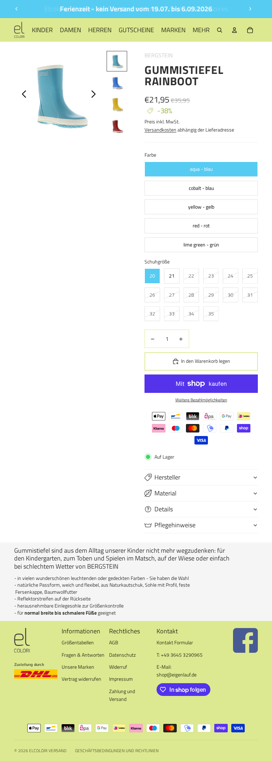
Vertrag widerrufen (81, 678)
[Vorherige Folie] (16, 9)
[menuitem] (201, 30)
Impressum (121, 678)
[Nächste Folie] (250, 9)
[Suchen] (219, 30)
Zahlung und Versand (122, 695)
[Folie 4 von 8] (116, 126)
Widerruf (118, 666)
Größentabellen (78, 642)
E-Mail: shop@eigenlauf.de (177, 670)
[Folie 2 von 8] (116, 83)
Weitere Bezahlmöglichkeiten (201, 400)
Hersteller (167, 477)
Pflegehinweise (175, 525)
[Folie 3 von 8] (116, 105)
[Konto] (234, 30)
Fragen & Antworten (83, 654)
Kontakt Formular (175, 642)
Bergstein (158, 55)
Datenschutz (122, 654)
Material (165, 493)
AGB (113, 642)
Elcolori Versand (48, 750)
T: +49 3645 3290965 (180, 654)
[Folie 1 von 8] (116, 61)
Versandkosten (160, 129)
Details (163, 509)
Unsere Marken (78, 666)
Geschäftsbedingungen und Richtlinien (117, 750)
